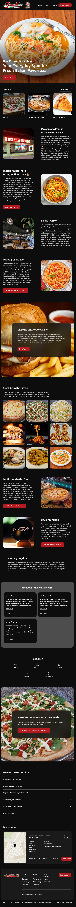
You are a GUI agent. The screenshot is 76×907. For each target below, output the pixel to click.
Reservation (37, 879)
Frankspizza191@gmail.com (52, 846)
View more (9, 608)
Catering (25, 879)
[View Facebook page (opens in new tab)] (4, 903)
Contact (25, 885)
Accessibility (39, 894)
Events (45, 879)
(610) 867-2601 (48, 844)
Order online (67, 859)
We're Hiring (37, 882)
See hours (55, 859)
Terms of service (27, 894)
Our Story (25, 882)
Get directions (67, 837)
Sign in (55, 5)
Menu (40, 5)
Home (24, 874)
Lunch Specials (46, 875)
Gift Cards (47, 882)
